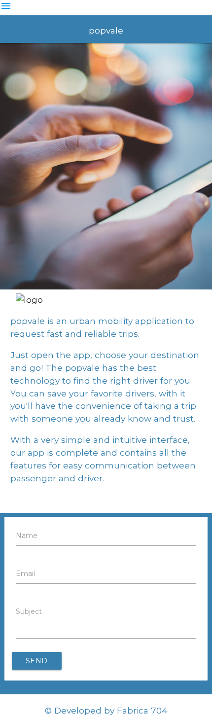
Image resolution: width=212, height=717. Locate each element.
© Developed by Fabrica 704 (106, 710)
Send (37, 660)
